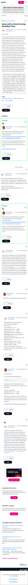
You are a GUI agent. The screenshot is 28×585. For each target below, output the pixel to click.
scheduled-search (7, 98)
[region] (14, 578)
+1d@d (6, 444)
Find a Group (14, 513)
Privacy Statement (13, 579)
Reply (6, 110)
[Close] (26, 572)
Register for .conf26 (14, 479)
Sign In (21, 2)
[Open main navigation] (26, 2)
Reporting (3, 15)
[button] (25, 21)
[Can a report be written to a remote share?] (24, 167)
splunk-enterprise (18, 98)
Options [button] (25, 15)
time (3, 100)
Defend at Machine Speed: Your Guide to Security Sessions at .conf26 (12, 548)
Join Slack (14, 497)
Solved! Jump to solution (9, 20)
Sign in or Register (13, 11)
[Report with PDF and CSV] (26, 167)
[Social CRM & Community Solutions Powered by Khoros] (23, 564)
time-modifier (9, 100)
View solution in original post (9, 149)
